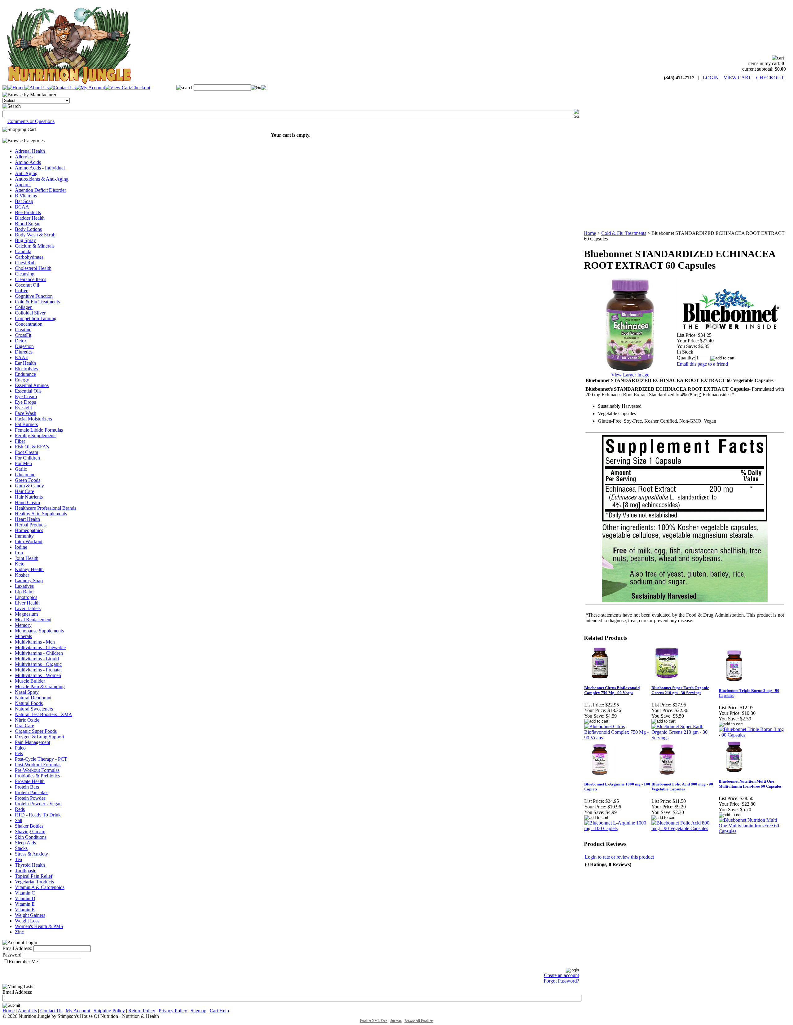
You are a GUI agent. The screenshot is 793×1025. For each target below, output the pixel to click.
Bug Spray (25, 240)
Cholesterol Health (33, 268)
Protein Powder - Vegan (38, 803)
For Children (27, 457)
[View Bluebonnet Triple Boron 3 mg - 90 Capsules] (752, 734)
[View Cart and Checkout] (127, 87)
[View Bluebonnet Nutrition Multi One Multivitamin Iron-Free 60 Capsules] (752, 831)
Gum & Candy (29, 485)
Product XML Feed (374, 1021)
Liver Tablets (28, 608)
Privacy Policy (173, 1010)
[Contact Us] (62, 87)
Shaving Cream (30, 831)
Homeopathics (29, 530)
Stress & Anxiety (31, 853)
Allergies (24, 156)
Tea (18, 859)
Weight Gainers (30, 915)
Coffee (21, 290)
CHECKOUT (770, 77)
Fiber (20, 441)
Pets (19, 753)
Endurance (25, 374)
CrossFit (23, 335)
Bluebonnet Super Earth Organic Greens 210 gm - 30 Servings (680, 690)
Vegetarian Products (34, 881)
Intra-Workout (28, 541)
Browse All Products (419, 1021)
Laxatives (24, 586)
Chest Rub (25, 262)
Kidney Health (29, 569)
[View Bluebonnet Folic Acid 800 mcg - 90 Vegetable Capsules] (684, 828)
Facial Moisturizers (33, 418)
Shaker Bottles (29, 826)
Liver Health (27, 602)
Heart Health (27, 519)
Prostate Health (30, 781)
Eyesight (23, 407)
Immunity (24, 536)
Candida (23, 251)
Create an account (561, 975)
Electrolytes (26, 368)
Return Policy (141, 1010)
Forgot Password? (561, 980)
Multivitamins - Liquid (37, 658)
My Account (78, 1010)
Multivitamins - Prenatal (38, 669)
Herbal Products (30, 524)
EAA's (21, 357)
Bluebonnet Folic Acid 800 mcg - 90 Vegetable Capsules (682, 786)
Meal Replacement (33, 619)
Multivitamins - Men (35, 641)
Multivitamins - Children (39, 653)
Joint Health (26, 558)
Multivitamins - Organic (38, 664)
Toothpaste (25, 870)
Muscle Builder (30, 681)
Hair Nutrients (29, 496)
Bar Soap (24, 201)
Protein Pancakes (31, 792)
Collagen (24, 307)
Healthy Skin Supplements (41, 513)
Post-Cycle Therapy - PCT (41, 759)
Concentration (28, 324)
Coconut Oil (27, 285)
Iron (19, 552)
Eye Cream (26, 396)
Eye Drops (25, 402)
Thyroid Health (30, 865)
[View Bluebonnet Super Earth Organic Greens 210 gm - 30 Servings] (684, 737)
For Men (23, 463)
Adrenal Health (30, 151)
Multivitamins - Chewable (40, 647)
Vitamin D (25, 898)
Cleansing (24, 273)
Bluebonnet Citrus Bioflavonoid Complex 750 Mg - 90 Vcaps (612, 690)
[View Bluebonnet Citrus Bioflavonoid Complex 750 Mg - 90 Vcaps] (617, 737)
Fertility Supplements (35, 435)
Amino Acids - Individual (40, 167)
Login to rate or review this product (619, 857)
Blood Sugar (27, 223)
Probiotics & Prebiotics (37, 775)
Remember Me (23, 961)
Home (590, 233)
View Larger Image (630, 374)
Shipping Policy (109, 1010)
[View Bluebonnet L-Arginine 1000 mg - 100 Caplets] (617, 828)
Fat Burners (26, 424)
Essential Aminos (32, 385)
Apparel (23, 184)
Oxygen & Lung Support (39, 736)
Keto (19, 563)
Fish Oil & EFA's (32, 446)
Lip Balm (24, 591)
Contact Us (51, 1010)
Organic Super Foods (36, 731)
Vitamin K (25, 909)
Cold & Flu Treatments (37, 301)
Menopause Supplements (39, 630)
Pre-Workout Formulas (37, 770)
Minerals (23, 636)
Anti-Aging (26, 173)
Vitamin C (25, 892)
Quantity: (686, 357)
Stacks (21, 848)
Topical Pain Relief (33, 876)
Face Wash (25, 413)
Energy (22, 379)
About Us (27, 1010)
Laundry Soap (29, 580)
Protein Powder (30, 798)
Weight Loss (27, 920)
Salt (18, 820)
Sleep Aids (25, 842)
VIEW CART (737, 77)
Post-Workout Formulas (38, 764)
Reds (20, 809)
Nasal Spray (27, 692)
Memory (23, 625)
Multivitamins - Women (38, 675)
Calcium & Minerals (35, 246)
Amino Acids (28, 162)
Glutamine (25, 474)
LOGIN (711, 77)
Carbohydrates (29, 257)
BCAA (22, 206)
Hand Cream (27, 502)
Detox (21, 340)
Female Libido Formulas (39, 430)
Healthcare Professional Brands (45, 508)
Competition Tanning (35, 318)
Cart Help (219, 1010)
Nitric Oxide (27, 720)
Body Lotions (28, 229)
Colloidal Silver (30, 312)
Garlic (21, 469)
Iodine (21, 547)
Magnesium (26, 614)
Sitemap (198, 1010)
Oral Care (24, 725)
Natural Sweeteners (34, 708)
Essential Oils (28, 391)
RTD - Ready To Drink (38, 814)
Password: (12, 954)
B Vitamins (26, 195)
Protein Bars (27, 787)
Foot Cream (26, 452)
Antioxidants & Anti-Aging (41, 179)
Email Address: (17, 948)
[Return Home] (69, 82)
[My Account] (90, 87)
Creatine (23, 329)
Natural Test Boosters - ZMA (43, 714)
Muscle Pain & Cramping (40, 686)
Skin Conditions (30, 837)
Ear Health (25, 363)
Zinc (19, 932)
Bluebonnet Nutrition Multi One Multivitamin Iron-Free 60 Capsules (750, 784)
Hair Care (24, 491)
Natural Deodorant (33, 697)
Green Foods (27, 480)
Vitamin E (25, 904)
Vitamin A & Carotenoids (39, 887)
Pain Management (32, 742)
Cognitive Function (34, 296)
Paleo (20, 747)
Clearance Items (30, 279)
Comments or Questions (31, 121)
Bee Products (28, 212)
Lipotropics (26, 597)
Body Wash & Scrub (35, 234)
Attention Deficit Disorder (40, 190)
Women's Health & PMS (39, 926)
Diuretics (24, 351)
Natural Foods (29, 703)
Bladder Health (30, 218)
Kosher (22, 575)
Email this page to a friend (702, 364)
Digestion (24, 346)
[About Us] (36, 87)
